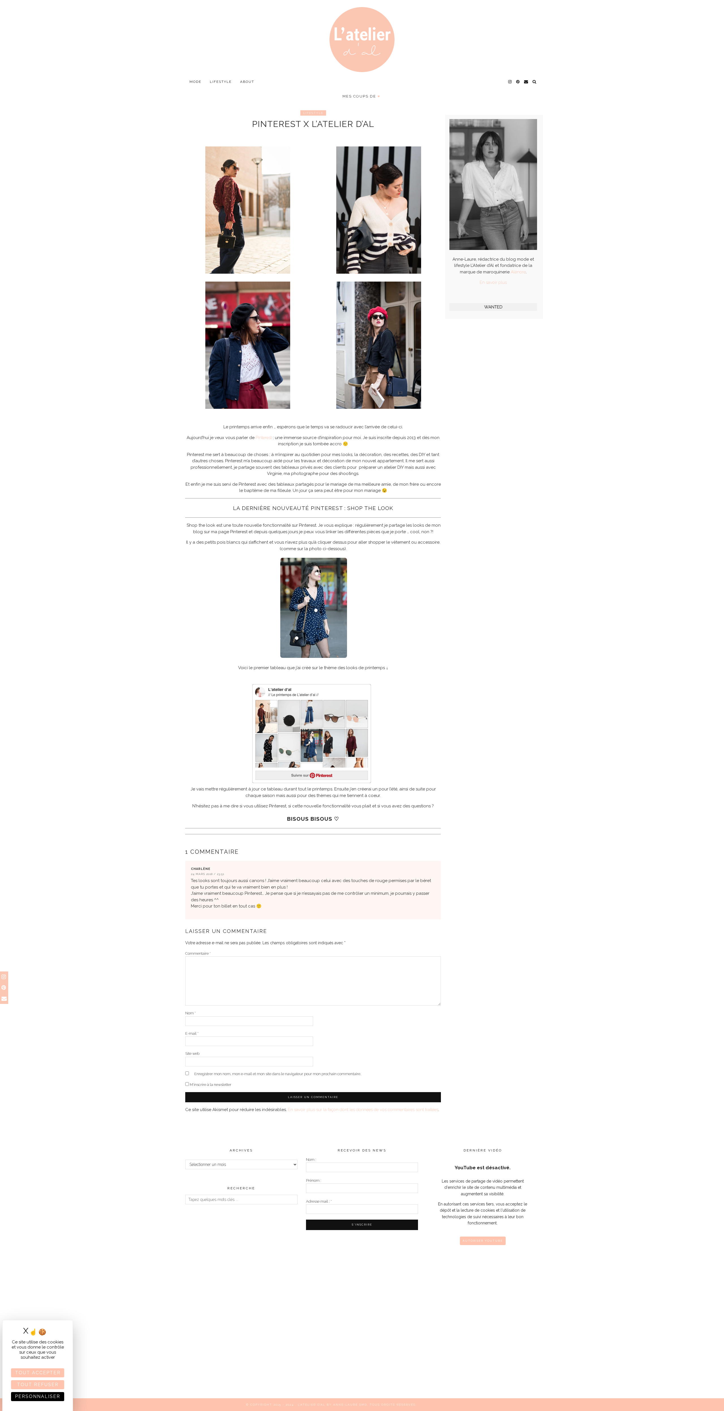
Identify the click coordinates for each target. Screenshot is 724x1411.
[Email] (526, 81)
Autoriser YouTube (483, 1240)
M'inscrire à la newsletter (210, 1084)
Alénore (518, 272)
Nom (190, 1013)
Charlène (200, 869)
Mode (195, 82)
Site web (192, 1053)
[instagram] (510, 81)
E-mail (192, 1033)
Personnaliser (37, 1396)
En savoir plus (493, 282)
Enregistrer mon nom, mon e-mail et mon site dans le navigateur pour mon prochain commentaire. (277, 1074)
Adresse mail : (319, 1201)
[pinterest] (518, 81)
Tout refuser (38, 1384)
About (247, 82)
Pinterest (264, 437)
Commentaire (198, 953)
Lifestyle (221, 82)
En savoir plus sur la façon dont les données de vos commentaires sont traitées (363, 1109)
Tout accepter (38, 1372)
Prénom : (313, 1180)
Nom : (311, 1159)
